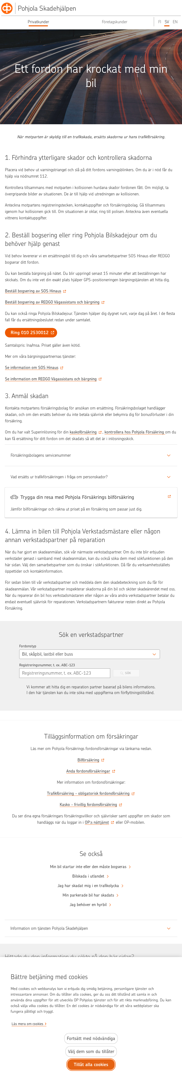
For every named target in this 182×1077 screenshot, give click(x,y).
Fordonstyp (27, 646)
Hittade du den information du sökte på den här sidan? (69, 956)
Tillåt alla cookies (91, 1064)
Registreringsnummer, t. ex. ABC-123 (47, 665)
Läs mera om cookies (27, 1024)
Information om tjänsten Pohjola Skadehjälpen (49, 928)
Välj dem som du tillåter (91, 1051)
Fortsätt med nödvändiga (91, 1038)
